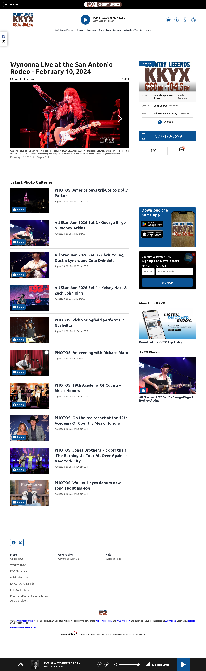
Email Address (163, 266)
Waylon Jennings (103, 21)
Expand (17, 79)
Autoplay (31, 79)
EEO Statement (19, 571)
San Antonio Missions (110, 30)
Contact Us (16, 558)
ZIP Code (146, 266)
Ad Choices (170, 621)
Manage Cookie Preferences (23, 627)
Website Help (113, 558)
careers (191, 621)
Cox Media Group (25, 621)
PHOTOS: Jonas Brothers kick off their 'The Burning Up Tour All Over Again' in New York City (91, 455)
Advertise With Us (133, 30)
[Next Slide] (120, 118)
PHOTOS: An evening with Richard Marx (91, 352)
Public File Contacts (21, 577)
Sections (9, 4)
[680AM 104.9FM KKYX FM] (103, 4)
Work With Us (18, 565)
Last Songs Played (64, 30)
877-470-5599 (168, 136)
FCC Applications (20, 590)
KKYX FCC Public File (22, 583)
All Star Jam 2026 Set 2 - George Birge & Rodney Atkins (166, 399)
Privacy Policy (123, 621)
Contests (91, 30)
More (148, 30)
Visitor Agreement (103, 621)
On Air (80, 30)
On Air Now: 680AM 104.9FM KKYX (167, 85)
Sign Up (167, 282)
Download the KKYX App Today (160, 342)
